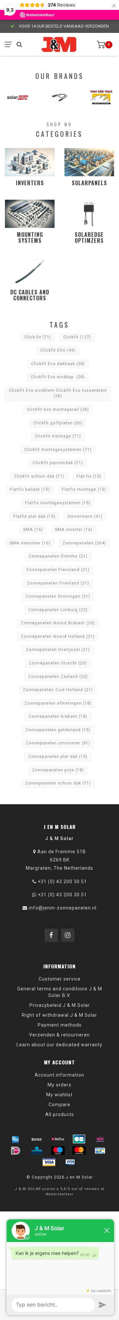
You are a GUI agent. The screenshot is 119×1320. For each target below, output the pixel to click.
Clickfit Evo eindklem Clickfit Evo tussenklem (58, 393)
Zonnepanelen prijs (58, 770)
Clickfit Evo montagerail (58, 409)
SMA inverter (74, 529)
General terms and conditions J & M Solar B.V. (59, 992)
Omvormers (84, 516)
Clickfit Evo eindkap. (58, 377)
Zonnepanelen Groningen (57, 596)
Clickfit (77, 337)
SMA (33, 529)
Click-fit (37, 337)
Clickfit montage (58, 436)
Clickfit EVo (58, 350)
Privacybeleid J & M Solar (59, 1005)
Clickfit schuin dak (39, 476)
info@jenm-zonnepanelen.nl (63, 907)
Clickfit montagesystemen (58, 449)
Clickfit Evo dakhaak (58, 363)
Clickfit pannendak (58, 463)
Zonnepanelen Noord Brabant (58, 623)
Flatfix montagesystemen (58, 503)
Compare (59, 1104)
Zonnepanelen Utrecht (58, 663)
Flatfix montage (84, 489)
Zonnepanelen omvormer (58, 743)
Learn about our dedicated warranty (59, 1044)
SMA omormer (30, 543)
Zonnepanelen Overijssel (58, 649)
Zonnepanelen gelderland (58, 730)
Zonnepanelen (84, 543)
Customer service (60, 979)
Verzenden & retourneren (59, 1034)
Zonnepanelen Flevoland (58, 569)
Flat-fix (88, 476)
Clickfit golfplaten (58, 423)
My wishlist (59, 1094)
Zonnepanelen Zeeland (58, 676)
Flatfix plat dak (34, 516)
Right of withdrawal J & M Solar (59, 1015)
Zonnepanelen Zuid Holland (58, 689)
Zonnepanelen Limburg (58, 610)
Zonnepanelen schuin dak (58, 783)
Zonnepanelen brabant (57, 716)
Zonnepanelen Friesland (58, 583)
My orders (59, 1084)
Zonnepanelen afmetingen (58, 703)
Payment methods (60, 1025)
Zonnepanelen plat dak (58, 756)
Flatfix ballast (30, 489)
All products (59, 1114)
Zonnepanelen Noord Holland (58, 636)
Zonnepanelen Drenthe (58, 556)
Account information (59, 1075)
